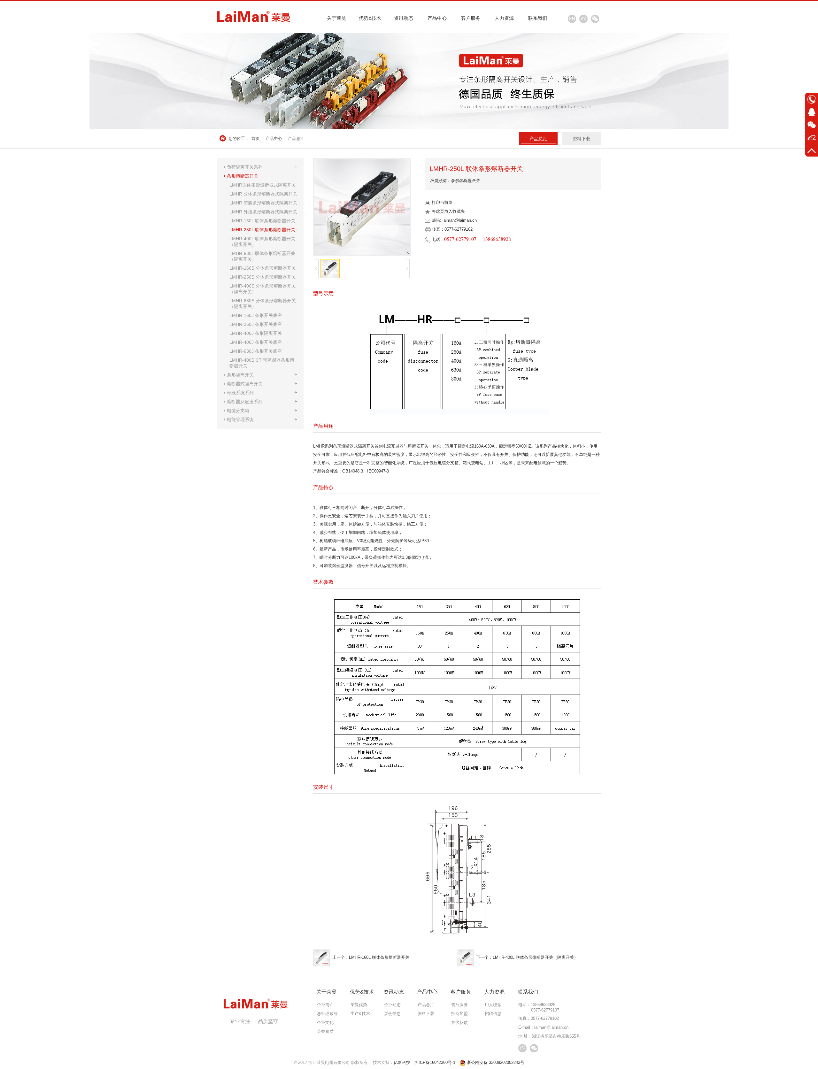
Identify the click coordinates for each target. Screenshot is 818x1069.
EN (572, 18)
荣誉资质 (325, 1031)
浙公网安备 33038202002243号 (495, 1062)
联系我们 (537, 18)
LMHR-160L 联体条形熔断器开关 (262, 220)
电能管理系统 (240, 419)
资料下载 (581, 138)
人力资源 (504, 18)
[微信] (595, 19)
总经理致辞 (327, 1013)
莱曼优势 (359, 1004)
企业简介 (325, 1004)
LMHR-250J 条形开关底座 (255, 324)
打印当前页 (442, 202)
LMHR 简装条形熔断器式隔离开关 (263, 202)
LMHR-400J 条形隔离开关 (255, 333)
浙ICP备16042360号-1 (434, 1062)
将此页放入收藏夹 (448, 211)
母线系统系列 (240, 392)
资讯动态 (403, 18)
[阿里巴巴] (583, 19)
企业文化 (325, 1022)
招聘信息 (493, 1013)
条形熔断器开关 (242, 176)
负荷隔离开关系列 (245, 167)
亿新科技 (402, 1062)
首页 (255, 138)
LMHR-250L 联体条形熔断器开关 (262, 229)
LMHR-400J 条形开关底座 (255, 342)
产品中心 (437, 18)
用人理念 (493, 1004)
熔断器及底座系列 (245, 401)
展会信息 (392, 1013)
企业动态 (392, 1004)
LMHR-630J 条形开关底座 (255, 351)
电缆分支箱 (238, 410)
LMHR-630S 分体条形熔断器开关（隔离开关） (262, 303)
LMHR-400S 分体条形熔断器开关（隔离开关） (262, 288)
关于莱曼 (336, 18)
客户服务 (470, 18)
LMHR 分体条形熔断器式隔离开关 (263, 193)
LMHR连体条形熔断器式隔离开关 (262, 185)
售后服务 (459, 1004)
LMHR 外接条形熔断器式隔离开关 (263, 211)
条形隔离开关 (240, 374)
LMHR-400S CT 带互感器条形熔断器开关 (261, 363)
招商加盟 (459, 1013)
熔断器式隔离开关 (245, 383)
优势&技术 (370, 18)
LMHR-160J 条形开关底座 (255, 315)
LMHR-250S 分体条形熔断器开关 (262, 277)
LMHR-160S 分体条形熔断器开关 (262, 268)
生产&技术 (360, 1013)
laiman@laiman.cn (551, 1027)
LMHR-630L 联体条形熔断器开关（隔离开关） (262, 256)
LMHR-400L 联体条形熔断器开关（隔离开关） (262, 241)
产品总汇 (296, 138)
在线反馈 (459, 1022)
